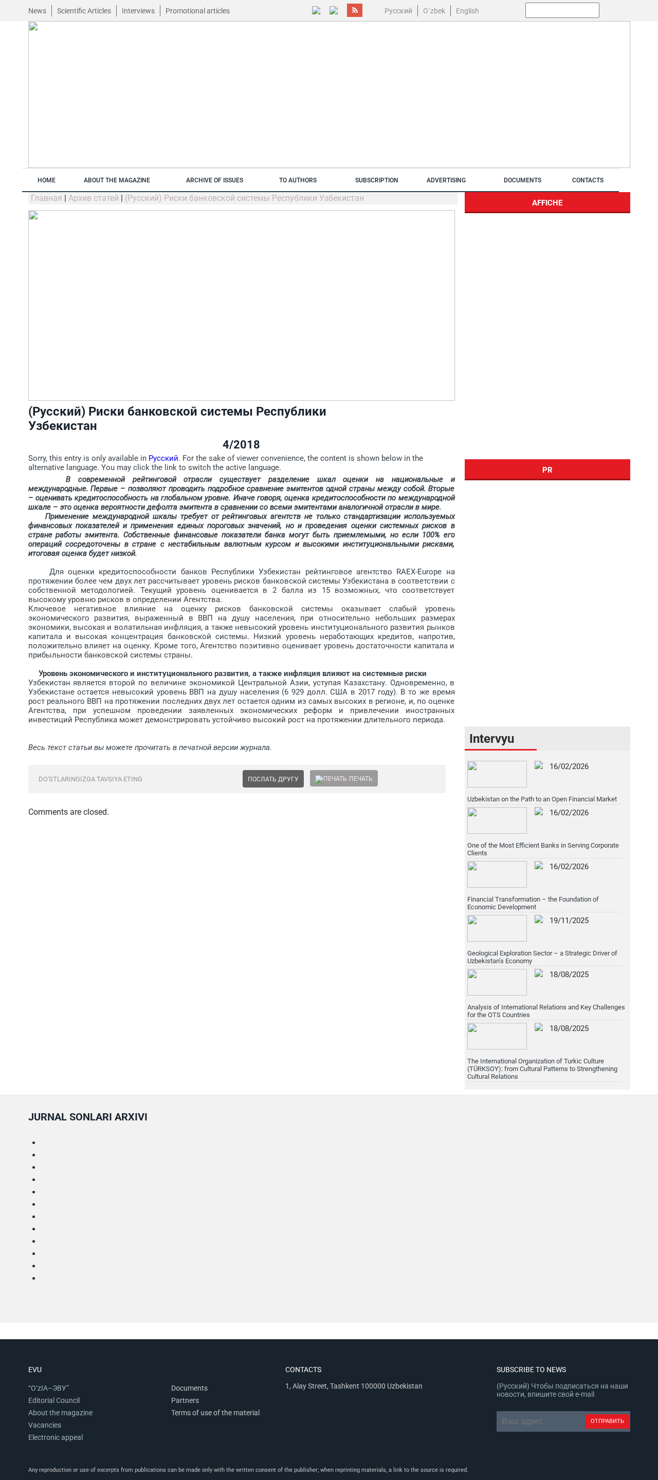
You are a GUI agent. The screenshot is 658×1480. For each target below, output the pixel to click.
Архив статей (93, 198)
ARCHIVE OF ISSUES (214, 180)
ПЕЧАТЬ (361, 778)
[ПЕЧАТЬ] (331, 778)
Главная (46, 198)
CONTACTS (588, 180)
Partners (185, 1400)
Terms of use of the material (215, 1413)
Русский (163, 458)
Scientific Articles (84, 11)
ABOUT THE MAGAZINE (117, 180)
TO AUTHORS (298, 180)
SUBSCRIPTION (376, 180)
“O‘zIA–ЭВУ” (48, 1388)
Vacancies (44, 1425)
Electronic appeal (55, 1437)
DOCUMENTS (522, 180)
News (37, 11)
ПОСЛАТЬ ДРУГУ (273, 779)
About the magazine (60, 1413)
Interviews (138, 11)
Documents (189, 1388)
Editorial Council (54, 1400)
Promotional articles (198, 11)
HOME (47, 180)
